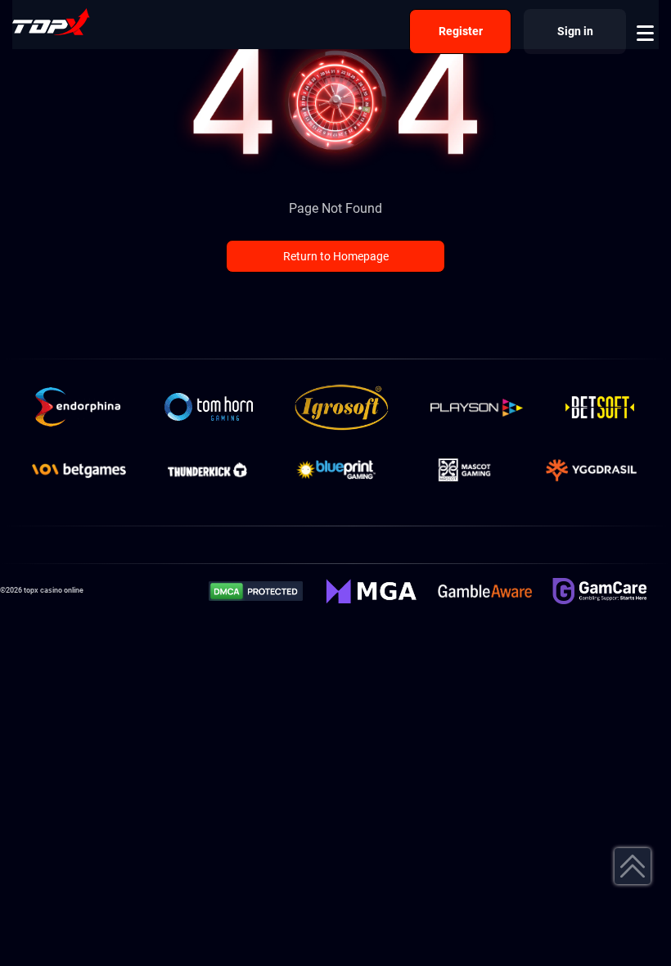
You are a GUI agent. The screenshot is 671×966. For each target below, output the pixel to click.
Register (461, 31)
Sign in (575, 31)
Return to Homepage (336, 256)
